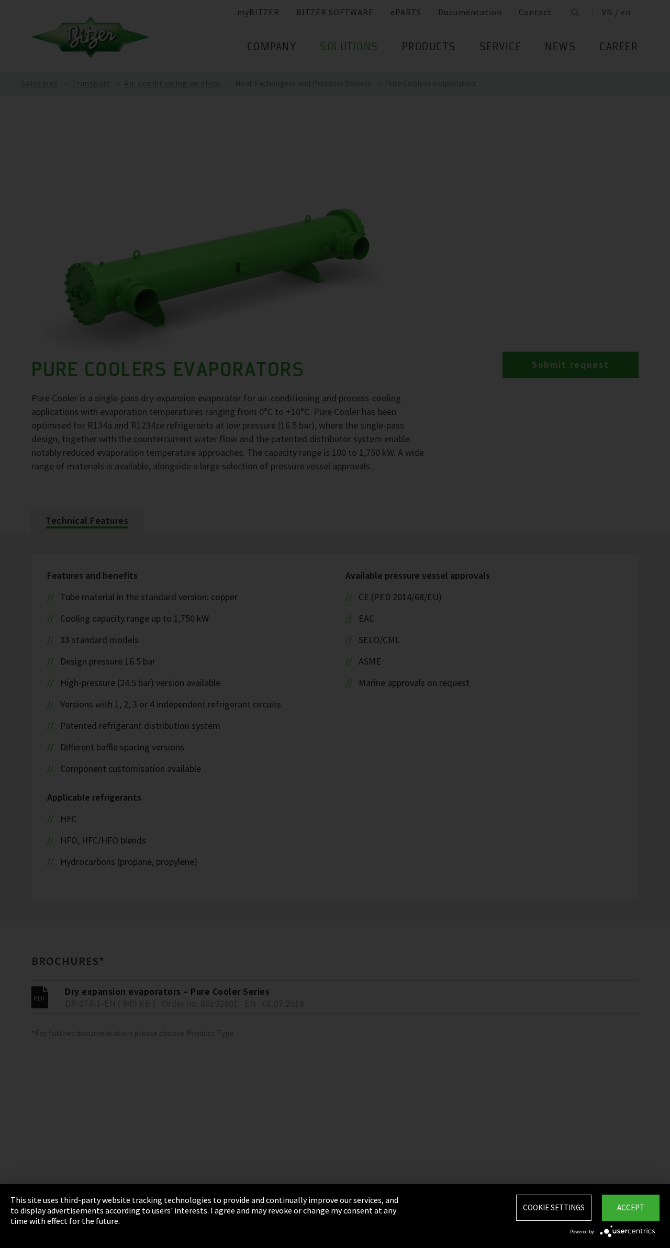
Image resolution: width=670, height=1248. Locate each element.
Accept (630, 1207)
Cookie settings (554, 1207)
